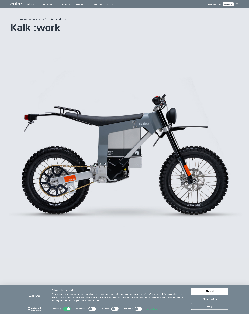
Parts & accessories (46, 4)
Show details (153, 309)
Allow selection (210, 299)
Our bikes (30, 4)
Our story (98, 4)
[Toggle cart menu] (237, 4)
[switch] (92, 309)
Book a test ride (214, 4)
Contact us (228, 4)
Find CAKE (110, 4)
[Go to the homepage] (16, 4)
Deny (209, 306)
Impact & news (65, 4)
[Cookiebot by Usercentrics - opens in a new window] (34, 309)
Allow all (210, 291)
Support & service (82, 4)
